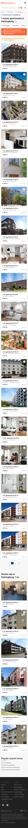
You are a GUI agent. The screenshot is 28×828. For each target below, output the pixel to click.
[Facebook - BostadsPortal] (3, 805)
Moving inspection (18, 787)
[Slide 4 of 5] (14, 118)
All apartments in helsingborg (11, 15)
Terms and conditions (19, 794)
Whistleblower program (6, 799)
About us (3, 784)
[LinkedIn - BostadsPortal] (7, 805)
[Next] (19, 563)
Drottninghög (6, 25)
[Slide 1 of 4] (12, 61)
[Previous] (9, 563)
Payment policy (5, 796)
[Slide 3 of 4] (14, 61)
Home (2, 12)
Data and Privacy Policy (7, 792)
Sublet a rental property (20, 789)
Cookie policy (4, 794)
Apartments (10, 12)
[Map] (25, 7)
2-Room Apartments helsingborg (10, 769)
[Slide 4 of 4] (15, 61)
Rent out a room (18, 784)
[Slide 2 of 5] (13, 118)
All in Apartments (6, 763)
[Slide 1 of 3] (13, 463)
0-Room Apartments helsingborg (10, 767)
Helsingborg (20, 12)
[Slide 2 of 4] (13, 61)
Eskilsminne (15, 25)
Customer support (18, 792)
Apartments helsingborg (8, 765)
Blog (2, 787)
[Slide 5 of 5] (15, 118)
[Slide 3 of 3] (14, 463)
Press (2, 789)
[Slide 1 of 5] (12, 118)
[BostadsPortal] (8, 2)
